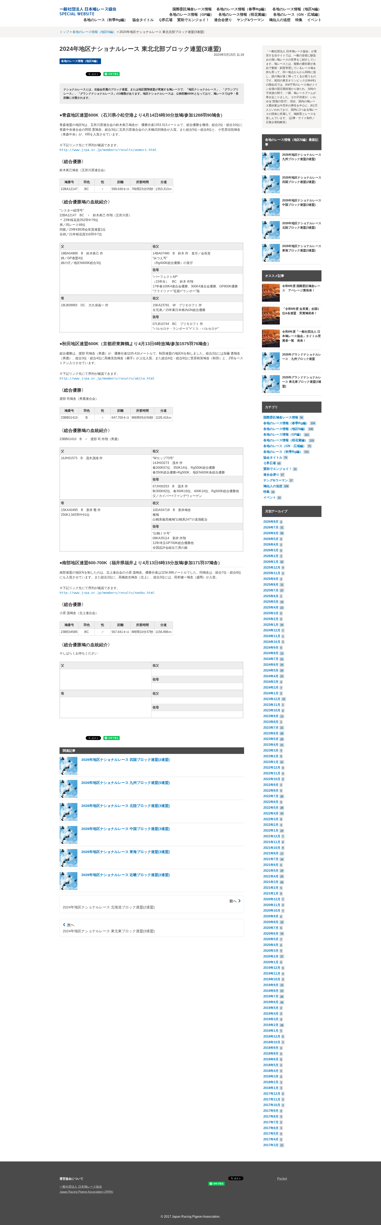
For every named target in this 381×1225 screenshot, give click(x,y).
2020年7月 (271, 927)
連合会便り (223, 20)
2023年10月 (271, 710)
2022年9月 (271, 784)
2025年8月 (271, 584)
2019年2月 (271, 1025)
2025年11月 (271, 573)
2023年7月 (271, 727)
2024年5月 (271, 670)
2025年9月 (271, 579)
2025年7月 (271, 590)
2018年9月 (271, 1047)
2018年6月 (271, 1059)
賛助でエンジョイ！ (193, 20)
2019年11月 (271, 973)
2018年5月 (271, 1065)
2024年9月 (271, 647)
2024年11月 (271, 636)
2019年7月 (271, 996)
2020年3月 (271, 950)
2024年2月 (271, 687)
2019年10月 (271, 979)
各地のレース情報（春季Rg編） (242, 9)
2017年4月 (271, 1139)
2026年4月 (271, 544)
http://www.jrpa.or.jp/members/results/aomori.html (108, 150)
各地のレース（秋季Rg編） (106, 20)
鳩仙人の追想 (280, 20)
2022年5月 (271, 807)
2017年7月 (271, 1122)
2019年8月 (271, 990)
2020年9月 (271, 916)
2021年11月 (271, 842)
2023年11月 (271, 704)
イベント (314, 20)
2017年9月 (271, 1110)
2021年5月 (271, 870)
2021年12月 (271, 836)
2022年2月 (271, 824)
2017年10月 (271, 1105)
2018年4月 (271, 1070)
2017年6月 (271, 1128)
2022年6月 (271, 802)
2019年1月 (271, 1030)
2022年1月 (271, 830)
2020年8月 (271, 922)
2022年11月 (271, 773)
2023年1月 (271, 762)
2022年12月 (271, 767)
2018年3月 (271, 1076)
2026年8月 (271, 521)
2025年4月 (271, 607)
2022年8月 (271, 790)
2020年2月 (271, 956)
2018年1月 (271, 1088)
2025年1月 (271, 624)
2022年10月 (271, 779)
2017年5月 (271, 1133)
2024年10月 (271, 641)
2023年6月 (271, 733)
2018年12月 (271, 1036)
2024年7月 (271, 659)
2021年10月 (271, 847)
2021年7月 (271, 859)
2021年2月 (271, 887)
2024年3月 (271, 681)
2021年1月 (271, 893)
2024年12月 (271, 630)
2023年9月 (271, 716)
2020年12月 (271, 899)
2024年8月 (271, 653)
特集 (298, 20)
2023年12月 (271, 699)
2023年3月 (271, 750)
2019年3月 (271, 1019)
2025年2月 (271, 619)
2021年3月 (271, 882)
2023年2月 (271, 756)
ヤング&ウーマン (250, 20)
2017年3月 (271, 1145)
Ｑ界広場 (165, 20)
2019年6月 (271, 1002)
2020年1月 (271, 962)
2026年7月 (271, 527)
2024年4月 (271, 676)
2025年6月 (271, 596)
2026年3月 (271, 550)
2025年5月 (271, 601)
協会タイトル (143, 20)
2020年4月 (271, 945)
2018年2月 (271, 1082)
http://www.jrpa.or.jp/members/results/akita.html (107, 378)
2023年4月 (271, 744)
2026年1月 (271, 561)
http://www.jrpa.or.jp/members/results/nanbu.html (107, 593)
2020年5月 (271, 939)
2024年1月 (271, 693)
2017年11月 (271, 1099)
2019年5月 (271, 1008)
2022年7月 (271, 796)
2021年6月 (271, 865)
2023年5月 (271, 739)
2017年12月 (271, 1093)
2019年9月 (271, 985)
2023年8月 (271, 722)
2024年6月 (271, 664)
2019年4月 (271, 1013)
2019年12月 (271, 967)
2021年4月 (271, 876)
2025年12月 (271, 567)
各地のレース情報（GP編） (191, 14)
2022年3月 (271, 819)
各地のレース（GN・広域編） (297, 14)
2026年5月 (271, 539)
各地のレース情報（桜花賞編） (243, 14)
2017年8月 (271, 1116)
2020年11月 (271, 905)
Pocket (282, 1178)
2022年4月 (271, 813)
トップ (64, 32)
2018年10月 (271, 1042)
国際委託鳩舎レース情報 (192, 9)
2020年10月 (271, 910)
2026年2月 (271, 556)
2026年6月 (271, 533)
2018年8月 (271, 1053)
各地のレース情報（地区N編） (296, 9)
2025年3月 (271, 613)
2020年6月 (271, 933)
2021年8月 (271, 853)
